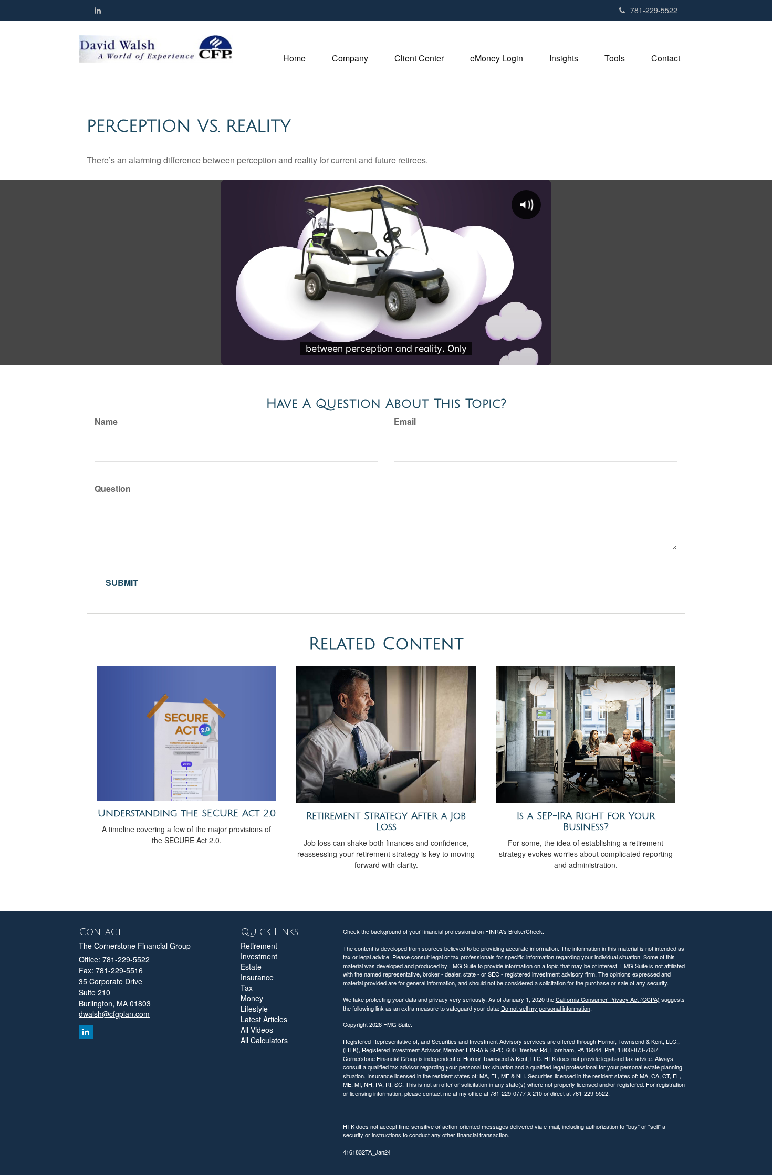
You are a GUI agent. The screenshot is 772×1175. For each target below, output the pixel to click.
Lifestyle (254, 1008)
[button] (350, 58)
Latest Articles (264, 1019)
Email (405, 421)
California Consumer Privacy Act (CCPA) (608, 999)
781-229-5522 (653, 10)
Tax (247, 987)
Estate (251, 966)
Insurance (257, 977)
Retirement (259, 945)
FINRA (474, 1049)
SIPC (496, 1049)
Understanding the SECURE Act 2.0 (187, 813)
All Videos (257, 1029)
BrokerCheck (525, 931)
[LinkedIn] (98, 10)
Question (113, 489)
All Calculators (264, 1040)
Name (106, 421)
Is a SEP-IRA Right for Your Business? (586, 821)
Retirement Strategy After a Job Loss (386, 821)
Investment (259, 956)
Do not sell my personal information (545, 1008)
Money (252, 998)
